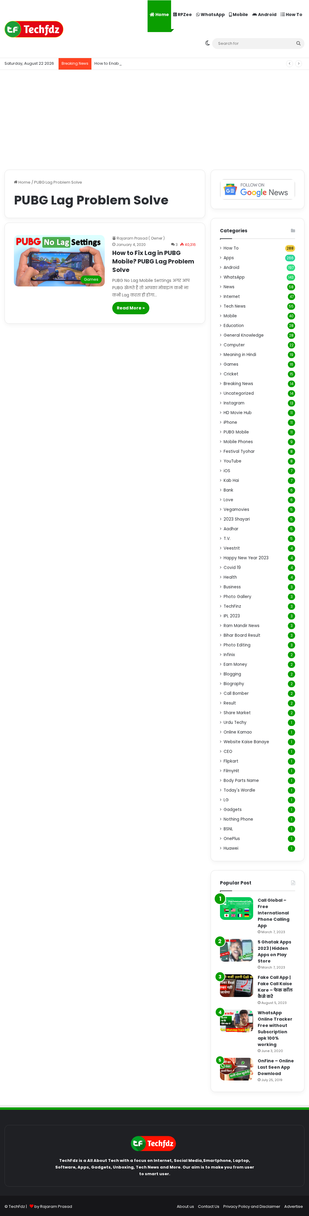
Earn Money (235, 664)
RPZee (184, 14)
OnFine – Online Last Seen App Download (276, 1067)
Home (161, 14)
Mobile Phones (238, 442)
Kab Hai (231, 480)
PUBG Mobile (236, 432)
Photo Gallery (237, 597)
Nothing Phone (238, 819)
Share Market (237, 713)
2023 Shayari (237, 519)
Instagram (234, 403)
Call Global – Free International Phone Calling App (273, 913)
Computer (234, 345)
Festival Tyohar (239, 451)
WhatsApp (212, 14)
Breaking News (238, 384)
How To (293, 14)
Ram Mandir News (242, 626)
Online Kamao (238, 732)
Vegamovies (236, 509)
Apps (229, 258)
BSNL (228, 829)
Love (228, 500)
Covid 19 (232, 567)
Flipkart (231, 761)
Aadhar (231, 529)
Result (230, 703)
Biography (234, 684)
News (229, 287)
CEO (228, 751)
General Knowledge (244, 335)
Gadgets (233, 809)
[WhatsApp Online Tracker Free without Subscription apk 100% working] (236, 1021)
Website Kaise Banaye (246, 742)
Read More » (131, 308)
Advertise (293, 1206)
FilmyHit (231, 771)
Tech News (235, 306)
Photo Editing (237, 645)
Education (234, 326)
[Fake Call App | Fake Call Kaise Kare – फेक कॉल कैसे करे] (236, 985)
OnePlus (232, 839)
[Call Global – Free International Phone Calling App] (236, 908)
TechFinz (232, 606)
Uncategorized (239, 393)
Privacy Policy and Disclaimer (251, 1206)
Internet (232, 296)
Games (231, 364)
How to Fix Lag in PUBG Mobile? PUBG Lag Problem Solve (153, 261)
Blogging (232, 674)
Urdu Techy (235, 722)
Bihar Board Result (242, 635)
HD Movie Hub (238, 413)
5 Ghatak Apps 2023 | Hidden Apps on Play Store (274, 951)
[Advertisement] (154, 118)
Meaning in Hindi (240, 355)
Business (232, 587)
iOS (227, 471)
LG (226, 800)
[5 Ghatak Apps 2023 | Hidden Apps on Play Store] (236, 950)
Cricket (231, 374)
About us (185, 1206)
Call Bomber (236, 693)
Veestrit (232, 548)
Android (266, 14)
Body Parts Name (241, 780)
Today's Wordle (239, 790)
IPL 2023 (232, 616)
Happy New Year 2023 (246, 558)
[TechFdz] (34, 29)
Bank (228, 490)
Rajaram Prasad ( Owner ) (141, 238)
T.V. (227, 538)
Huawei (231, 848)
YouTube (232, 461)
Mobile (240, 14)
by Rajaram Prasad (53, 1206)
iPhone (230, 422)
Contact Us (208, 1206)
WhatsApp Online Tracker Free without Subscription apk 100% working (275, 1029)
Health (230, 577)
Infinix (229, 655)
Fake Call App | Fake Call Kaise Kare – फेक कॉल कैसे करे (275, 986)
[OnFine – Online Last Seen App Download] (236, 1069)
